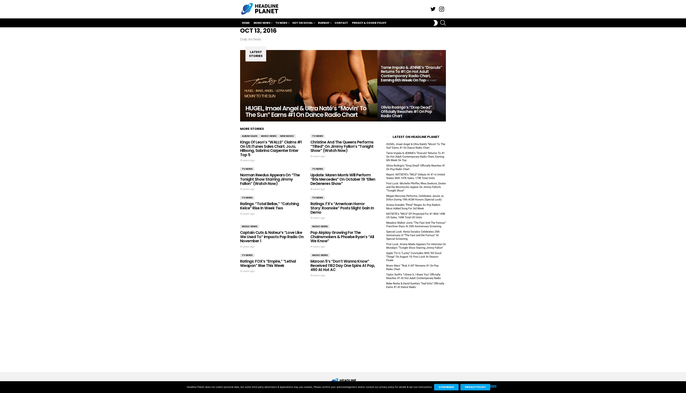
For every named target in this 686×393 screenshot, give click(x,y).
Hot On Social (302, 23)
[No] (492, 386)
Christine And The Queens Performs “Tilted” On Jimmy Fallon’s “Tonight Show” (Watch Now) (342, 146)
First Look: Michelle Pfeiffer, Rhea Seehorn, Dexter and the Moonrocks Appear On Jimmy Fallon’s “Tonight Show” (416, 187)
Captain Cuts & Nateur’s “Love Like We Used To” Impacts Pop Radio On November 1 (272, 236)
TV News (281, 23)
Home (246, 23)
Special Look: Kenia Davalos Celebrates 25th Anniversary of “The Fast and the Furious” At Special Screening (413, 235)
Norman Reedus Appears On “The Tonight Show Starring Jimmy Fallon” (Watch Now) (270, 179)
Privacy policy (475, 387)
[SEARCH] (443, 22)
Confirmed (446, 387)
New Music (287, 136)
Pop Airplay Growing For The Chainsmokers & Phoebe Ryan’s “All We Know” (342, 236)
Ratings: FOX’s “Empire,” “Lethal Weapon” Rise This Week (268, 263)
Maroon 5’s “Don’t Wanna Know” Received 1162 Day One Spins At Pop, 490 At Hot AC (342, 265)
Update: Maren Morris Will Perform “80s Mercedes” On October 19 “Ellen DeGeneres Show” (342, 179)
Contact (341, 23)
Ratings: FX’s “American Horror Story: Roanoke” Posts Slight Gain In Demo (342, 208)
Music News (262, 23)
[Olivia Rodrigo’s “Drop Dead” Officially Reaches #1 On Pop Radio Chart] (411, 103)
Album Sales (249, 136)
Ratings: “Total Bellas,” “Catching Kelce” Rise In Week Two (269, 206)
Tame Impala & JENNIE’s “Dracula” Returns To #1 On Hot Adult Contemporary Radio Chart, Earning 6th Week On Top (415, 156)
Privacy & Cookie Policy (369, 23)
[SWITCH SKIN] (435, 22)
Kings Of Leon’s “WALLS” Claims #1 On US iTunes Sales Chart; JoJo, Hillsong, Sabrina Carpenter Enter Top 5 (271, 148)
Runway (323, 23)
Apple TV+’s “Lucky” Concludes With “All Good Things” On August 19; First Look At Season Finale (413, 257)
